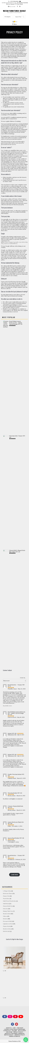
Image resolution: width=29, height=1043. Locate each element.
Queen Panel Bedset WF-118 (16, 838)
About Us (9, 1028)
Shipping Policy (19, 1035)
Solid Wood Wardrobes (9, 901)
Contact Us (7, 1030)
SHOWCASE (6, 931)
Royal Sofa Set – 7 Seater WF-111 (16, 856)
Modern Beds (7, 913)
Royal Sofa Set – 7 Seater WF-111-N (16, 685)
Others (5, 916)
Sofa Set (5, 908)
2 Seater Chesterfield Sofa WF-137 (15, 806)
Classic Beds (6, 926)
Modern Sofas (7, 929)
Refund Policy (8, 1035)
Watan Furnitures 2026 (14, 1041)
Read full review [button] (7, 705)
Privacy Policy (18, 1032)
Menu (15, 24)
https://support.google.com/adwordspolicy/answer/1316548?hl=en (14, 242)
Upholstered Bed (8, 924)
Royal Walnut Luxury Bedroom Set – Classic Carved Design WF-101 (16, 713)
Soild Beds (6, 903)
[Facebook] (17, 6)
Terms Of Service (14, 1036)
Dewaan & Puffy (7, 921)
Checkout (20, 1028)
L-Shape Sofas (7, 891)
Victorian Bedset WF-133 (15, 793)
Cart (14, 1028)
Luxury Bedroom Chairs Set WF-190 (16, 822)
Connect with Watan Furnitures (14, 1029)
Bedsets (5, 918)
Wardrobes (6, 898)
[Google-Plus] (16, 1024)
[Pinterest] (20, 6)
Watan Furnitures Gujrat (14, 10)
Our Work (9, 1032)
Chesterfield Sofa (8, 906)
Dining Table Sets (8, 911)
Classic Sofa (6, 896)
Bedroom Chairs (7, 893)
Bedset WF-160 (12, 733)
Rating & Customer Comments (14, 1033)
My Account (12, 6)
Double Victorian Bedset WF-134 (16, 775)
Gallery (14, 1030)
